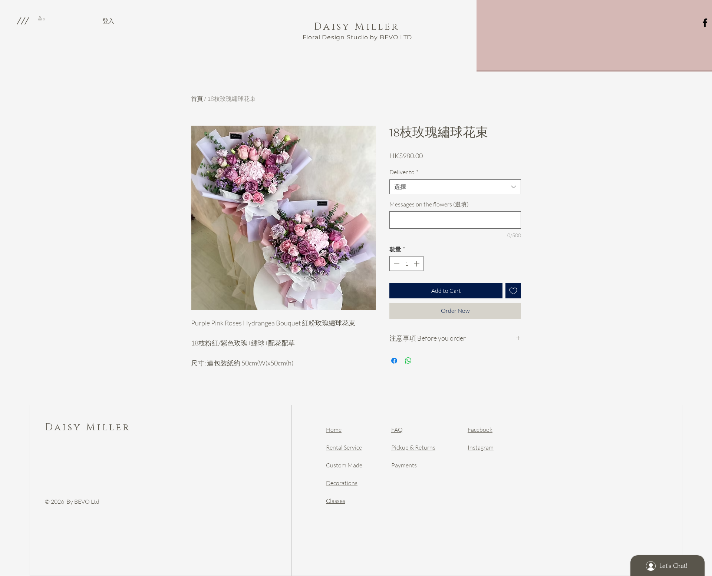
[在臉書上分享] (394, 360)
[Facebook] (705, 22)
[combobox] (455, 186)
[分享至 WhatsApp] (408, 360)
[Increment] (417, 263)
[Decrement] (395, 263)
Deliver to (403, 172)
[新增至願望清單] (513, 290)
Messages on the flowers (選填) (429, 204)
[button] (22, 20)
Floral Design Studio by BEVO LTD (357, 37)
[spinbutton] (406, 263)
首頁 (197, 98)
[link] (42, 18)
